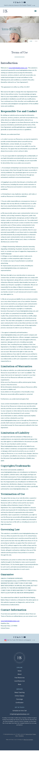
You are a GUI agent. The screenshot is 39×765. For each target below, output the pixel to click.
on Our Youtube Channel (17, 5)
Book (19, 684)
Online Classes (19, 696)
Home (31, 41)
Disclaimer (21, 735)
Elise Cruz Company (28, 739)
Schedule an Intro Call (19, 710)
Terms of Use (29, 734)
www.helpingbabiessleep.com (18, 68)
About (20, 674)
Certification (19, 702)
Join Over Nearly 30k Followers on (19, 640)
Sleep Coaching (19, 692)
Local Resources (19, 681)
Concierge (19, 699)
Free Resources (19, 677)
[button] (35, 11)
